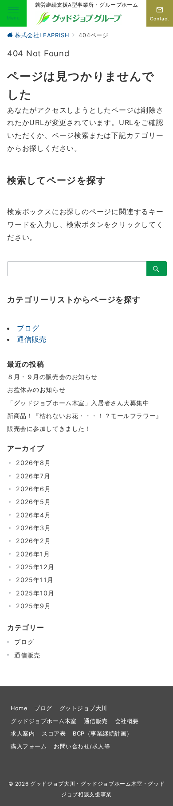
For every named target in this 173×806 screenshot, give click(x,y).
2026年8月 (33, 462)
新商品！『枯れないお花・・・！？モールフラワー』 (84, 415)
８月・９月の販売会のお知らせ (52, 376)
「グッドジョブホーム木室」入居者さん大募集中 (78, 403)
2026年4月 (33, 515)
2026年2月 (33, 540)
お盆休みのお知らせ (36, 389)
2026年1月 (33, 554)
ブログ (28, 328)
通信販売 (32, 339)
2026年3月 (33, 528)
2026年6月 (33, 489)
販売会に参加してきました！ (49, 428)
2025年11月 (34, 579)
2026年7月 (33, 476)
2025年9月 (33, 606)
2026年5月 (33, 501)
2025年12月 (35, 567)
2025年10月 (35, 593)
